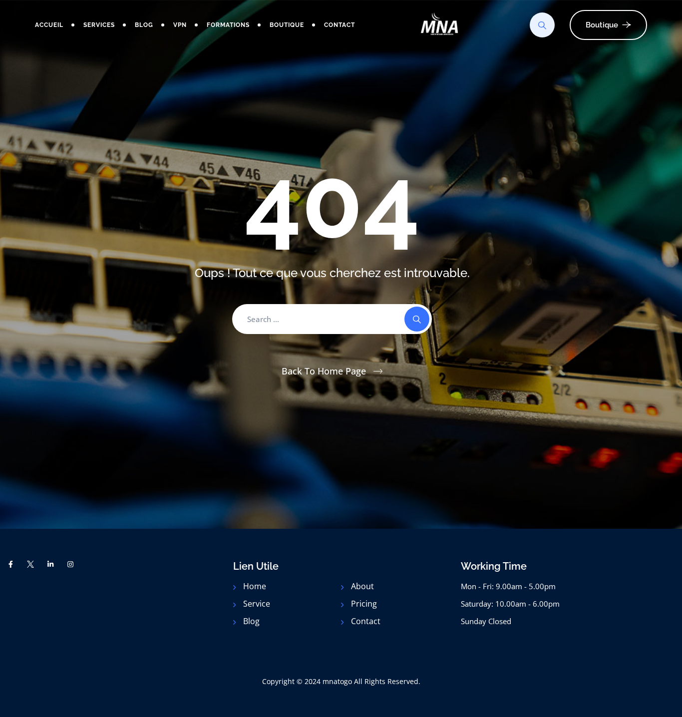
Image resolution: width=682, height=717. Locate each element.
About (362, 586)
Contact (339, 24)
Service (256, 604)
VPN (180, 24)
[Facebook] (11, 564)
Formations (228, 24)
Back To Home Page (324, 371)
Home (254, 586)
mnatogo (337, 681)
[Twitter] (31, 564)
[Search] (542, 24)
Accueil (49, 24)
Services (99, 24)
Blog (144, 24)
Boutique (287, 24)
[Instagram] (70, 564)
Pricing (364, 604)
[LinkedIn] (50, 564)
